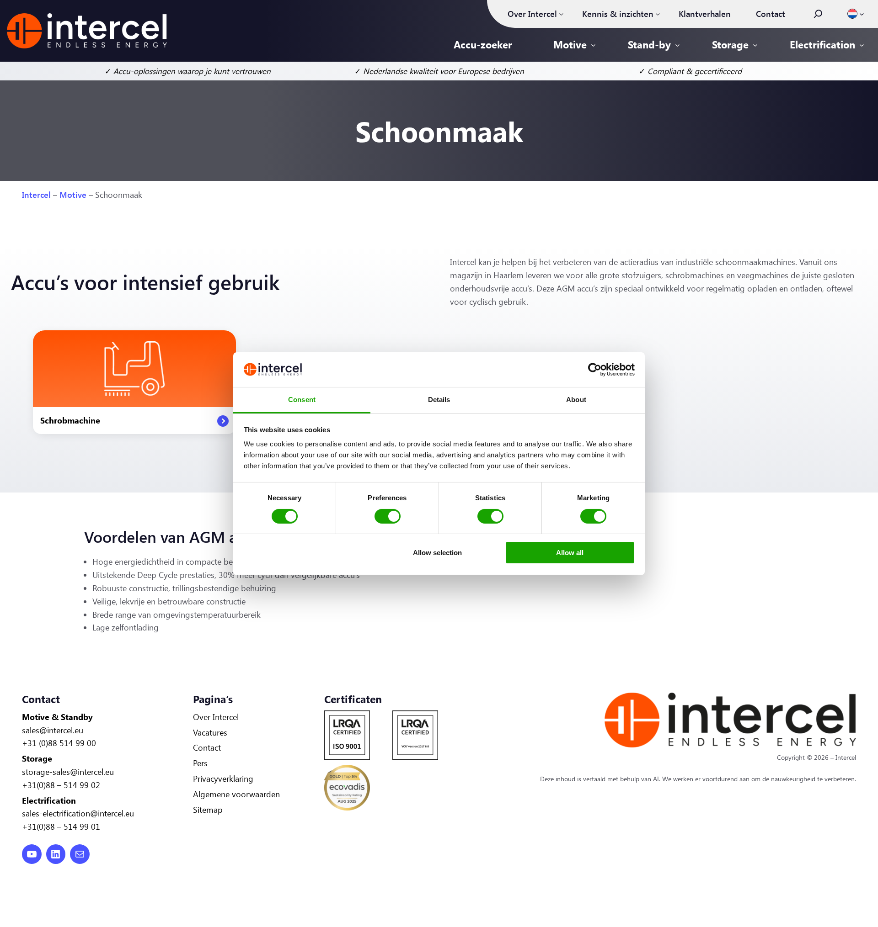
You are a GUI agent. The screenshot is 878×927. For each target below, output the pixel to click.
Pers (200, 762)
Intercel (36, 194)
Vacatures (210, 732)
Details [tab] (439, 399)
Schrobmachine (70, 420)
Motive (72, 194)
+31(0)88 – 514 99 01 (61, 826)
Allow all (570, 552)
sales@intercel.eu (52, 730)
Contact (207, 747)
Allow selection (437, 552)
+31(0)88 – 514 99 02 (61, 784)
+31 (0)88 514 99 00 (59, 742)
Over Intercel (216, 716)
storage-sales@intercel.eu (68, 771)
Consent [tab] (302, 399)
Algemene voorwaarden (236, 794)
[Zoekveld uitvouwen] (818, 13)
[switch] (388, 516)
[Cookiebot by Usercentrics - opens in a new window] (595, 369)
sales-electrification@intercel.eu (78, 813)
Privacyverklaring (223, 778)
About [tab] (576, 399)
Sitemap (208, 809)
